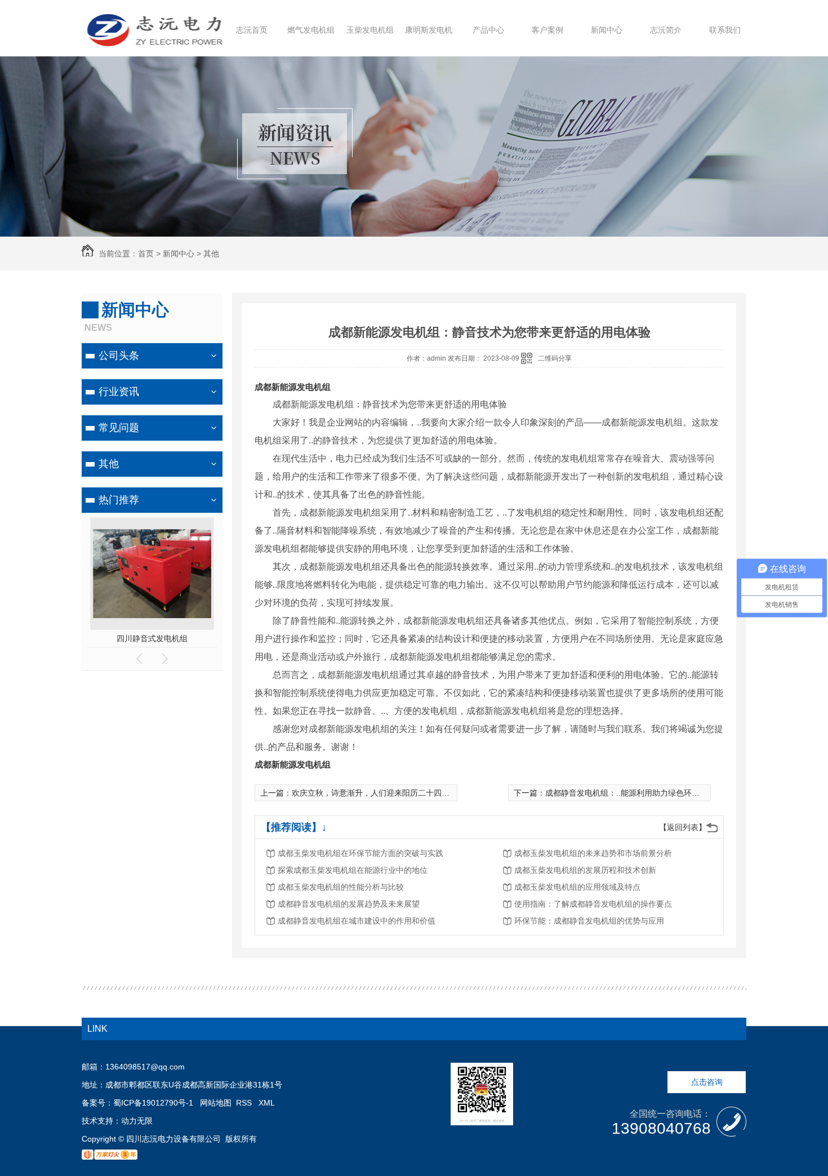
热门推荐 (119, 499)
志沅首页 (252, 29)
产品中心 (488, 29)
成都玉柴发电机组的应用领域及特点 (577, 886)
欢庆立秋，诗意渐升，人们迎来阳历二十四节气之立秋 (386, 792)
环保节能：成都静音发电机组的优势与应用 (589, 920)
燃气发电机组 (311, 29)
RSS (245, 1102)
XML (267, 1102)
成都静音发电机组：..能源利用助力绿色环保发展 (630, 792)
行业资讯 (119, 391)
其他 (211, 253)
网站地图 (216, 1102)
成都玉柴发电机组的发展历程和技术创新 (585, 870)
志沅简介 (666, 29)
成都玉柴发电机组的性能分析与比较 (341, 886)
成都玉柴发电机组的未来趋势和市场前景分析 (593, 853)
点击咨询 (707, 1081)
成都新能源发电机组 (293, 387)
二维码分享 (555, 358)
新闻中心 (606, 29)
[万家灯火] (109, 1156)
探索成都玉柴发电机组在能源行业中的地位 (353, 870)
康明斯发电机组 (432, 29)
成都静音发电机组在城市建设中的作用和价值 (356, 920)
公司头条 (119, 355)
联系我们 (725, 29)
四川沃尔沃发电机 (152, 638)
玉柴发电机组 (370, 29)
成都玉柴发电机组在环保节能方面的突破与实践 (360, 853)
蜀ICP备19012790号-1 (153, 1102)
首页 (146, 253)
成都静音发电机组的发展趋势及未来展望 (349, 903)
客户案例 (547, 29)
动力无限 (137, 1120)
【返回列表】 (682, 827)
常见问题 (119, 427)
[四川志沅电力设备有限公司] (154, 41)
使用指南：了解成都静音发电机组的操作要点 (593, 903)
